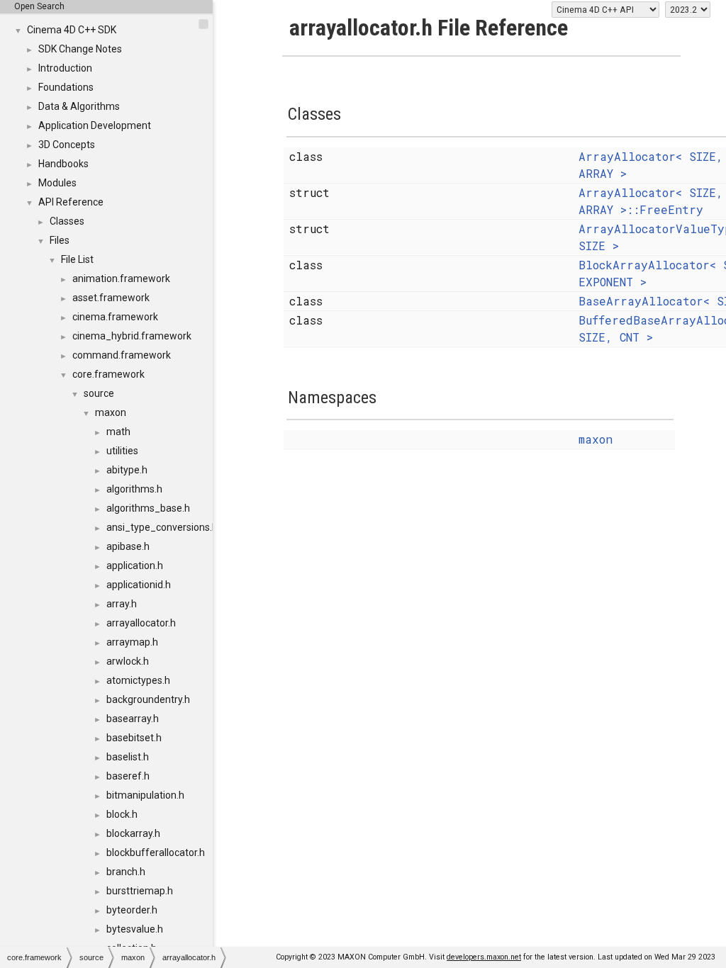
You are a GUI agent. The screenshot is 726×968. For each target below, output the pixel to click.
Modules (57, 182)
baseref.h (128, 776)
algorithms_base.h (148, 508)
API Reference (71, 202)
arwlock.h (127, 661)
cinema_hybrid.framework (131, 336)
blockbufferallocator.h (155, 852)
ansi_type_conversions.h (162, 527)
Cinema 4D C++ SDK (71, 29)
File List (77, 259)
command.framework (121, 355)
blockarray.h (133, 833)
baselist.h (127, 756)
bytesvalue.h (134, 929)
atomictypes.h (138, 680)
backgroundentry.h (148, 699)
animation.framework (121, 278)
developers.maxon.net (484, 957)
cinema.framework (115, 316)
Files (59, 240)
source (99, 393)
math (118, 431)
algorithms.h (134, 489)
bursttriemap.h (139, 890)
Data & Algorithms (79, 106)
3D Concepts (66, 144)
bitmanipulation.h (145, 795)
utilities (122, 450)
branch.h (125, 871)
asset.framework (111, 297)
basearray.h (132, 718)
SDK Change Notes (80, 49)
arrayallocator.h (141, 623)
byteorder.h (131, 910)
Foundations (66, 87)
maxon (110, 412)
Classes (67, 221)
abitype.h (126, 469)
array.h (121, 603)
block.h (122, 814)
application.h (134, 565)
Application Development (94, 125)
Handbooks (63, 163)
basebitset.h (134, 737)
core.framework (108, 374)
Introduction (65, 68)
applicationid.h (138, 584)
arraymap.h (132, 642)
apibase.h (128, 546)
